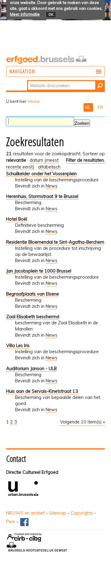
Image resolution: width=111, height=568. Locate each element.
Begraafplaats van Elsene (32, 294)
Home (34, 101)
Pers (10, 521)
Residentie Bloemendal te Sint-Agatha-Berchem (55, 242)
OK (50, 14)
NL (88, 107)
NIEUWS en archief (25, 513)
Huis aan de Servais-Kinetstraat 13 (42, 391)
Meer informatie (25, 14)
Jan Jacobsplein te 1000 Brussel (38, 271)
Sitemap (57, 513)
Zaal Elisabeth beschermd (32, 316)
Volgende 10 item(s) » (82, 422)
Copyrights (82, 513)
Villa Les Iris (18, 345)
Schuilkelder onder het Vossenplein (41, 173)
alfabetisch (49, 167)
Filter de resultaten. (85, 160)
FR (100, 107)
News (51, 186)
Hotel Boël (16, 219)
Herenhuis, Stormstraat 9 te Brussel (42, 196)
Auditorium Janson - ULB (31, 368)
